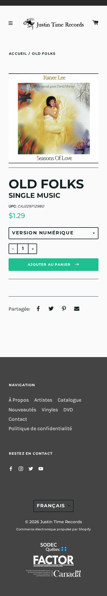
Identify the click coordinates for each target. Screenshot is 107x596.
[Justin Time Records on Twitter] (31, 468)
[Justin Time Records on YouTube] (41, 468)
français (51, 505)
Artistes (43, 400)
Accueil (18, 53)
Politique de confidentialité (40, 429)
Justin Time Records (61, 521)
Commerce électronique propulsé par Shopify (53, 529)
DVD (68, 410)
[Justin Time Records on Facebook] (11, 468)
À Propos (19, 400)
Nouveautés (22, 410)
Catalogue (69, 400)
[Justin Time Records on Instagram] (21, 468)
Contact (18, 419)
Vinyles (50, 410)
